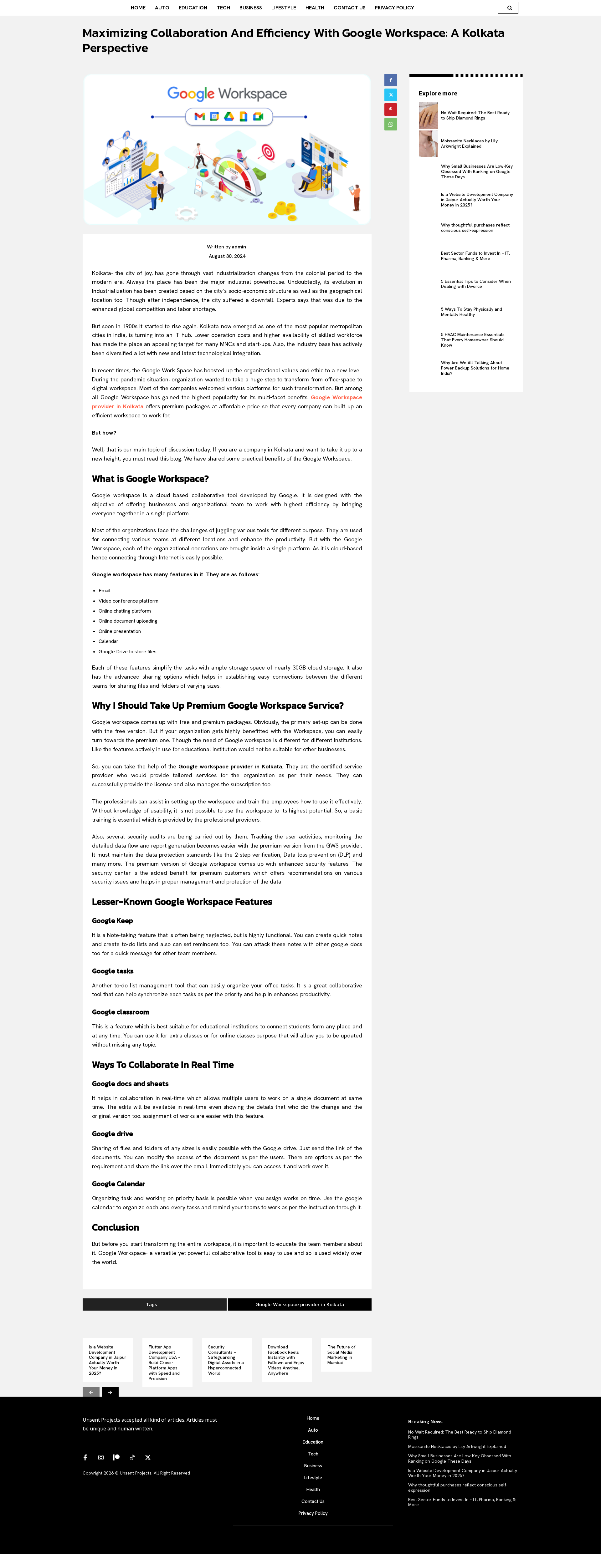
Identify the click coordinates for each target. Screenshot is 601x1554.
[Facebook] (390, 80)
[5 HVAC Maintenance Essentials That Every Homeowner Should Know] (428, 340)
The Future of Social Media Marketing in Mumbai (341, 1354)
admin (239, 247)
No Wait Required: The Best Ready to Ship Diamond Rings (475, 115)
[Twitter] (390, 95)
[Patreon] (116, 1458)
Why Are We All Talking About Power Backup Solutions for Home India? (475, 368)
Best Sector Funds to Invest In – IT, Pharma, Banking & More (475, 255)
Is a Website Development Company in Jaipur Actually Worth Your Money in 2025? (107, 1360)
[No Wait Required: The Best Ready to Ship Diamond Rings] (428, 115)
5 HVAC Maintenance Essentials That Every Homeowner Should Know (473, 340)
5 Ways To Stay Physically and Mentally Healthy (471, 311)
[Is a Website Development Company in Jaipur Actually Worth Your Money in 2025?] (108, 1325)
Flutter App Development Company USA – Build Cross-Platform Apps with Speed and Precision (164, 1362)
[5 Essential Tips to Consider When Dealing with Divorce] (428, 284)
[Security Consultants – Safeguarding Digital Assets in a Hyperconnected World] (227, 1325)
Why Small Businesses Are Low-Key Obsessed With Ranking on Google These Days (477, 171)
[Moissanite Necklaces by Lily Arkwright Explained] (428, 143)
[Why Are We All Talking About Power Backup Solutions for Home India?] (428, 368)
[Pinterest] (390, 109)
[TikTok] (132, 1458)
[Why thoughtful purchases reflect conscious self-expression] (428, 228)
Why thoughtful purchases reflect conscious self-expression (475, 227)
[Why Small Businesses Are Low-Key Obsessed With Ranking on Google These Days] (428, 171)
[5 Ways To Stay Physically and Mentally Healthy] (428, 312)
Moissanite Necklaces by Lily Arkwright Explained (469, 143)
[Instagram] (101, 1458)
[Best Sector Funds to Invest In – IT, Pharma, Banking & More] (428, 255)
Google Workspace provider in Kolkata (299, 1304)
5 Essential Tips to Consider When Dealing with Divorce (476, 283)
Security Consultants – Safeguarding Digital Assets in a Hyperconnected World (226, 1360)
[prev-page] (91, 1392)
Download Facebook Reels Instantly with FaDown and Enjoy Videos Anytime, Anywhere (286, 1360)
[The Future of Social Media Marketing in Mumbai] (346, 1325)
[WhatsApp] (390, 124)
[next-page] (110, 1392)
